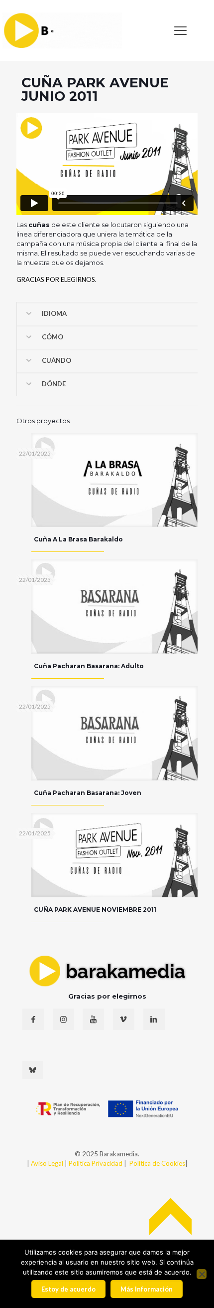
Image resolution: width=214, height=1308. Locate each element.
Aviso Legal (47, 1163)
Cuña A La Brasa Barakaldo (78, 539)
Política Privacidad (96, 1163)
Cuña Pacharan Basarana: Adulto (89, 666)
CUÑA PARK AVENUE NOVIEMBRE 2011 (95, 909)
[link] (62, 30)
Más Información (146, 1289)
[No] (202, 1274)
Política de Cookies (157, 1163)
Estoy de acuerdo (68, 1289)
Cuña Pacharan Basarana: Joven (87, 792)
